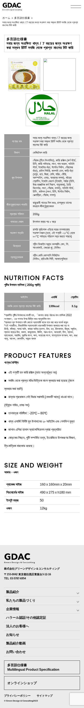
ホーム (6, 18)
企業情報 (12, 609)
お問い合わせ (16, 652)
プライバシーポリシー (17, 695)
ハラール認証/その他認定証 (26, 617)
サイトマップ (45, 695)
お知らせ (12, 634)
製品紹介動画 (16, 643)
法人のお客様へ (17, 626)
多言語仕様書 (22, 18)
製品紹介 (12, 592)
